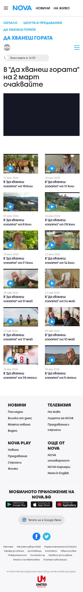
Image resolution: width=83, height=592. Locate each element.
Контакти (51, 551)
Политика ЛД (37, 555)
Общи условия (68, 551)
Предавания (17, 456)
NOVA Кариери (59, 467)
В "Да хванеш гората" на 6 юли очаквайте (17, 224)
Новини (43, 8)
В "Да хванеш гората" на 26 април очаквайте (20, 377)
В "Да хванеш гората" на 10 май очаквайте (60, 339)
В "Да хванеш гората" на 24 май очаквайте (60, 301)
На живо (62, 8)
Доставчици (35, 551)
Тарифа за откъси (14, 551)
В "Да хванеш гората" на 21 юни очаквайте (18, 262)
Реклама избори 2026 (29, 546)
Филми (13, 468)
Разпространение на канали (60, 546)
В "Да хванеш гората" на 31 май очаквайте (18, 301)
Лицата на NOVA (60, 418)
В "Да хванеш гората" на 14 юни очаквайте (59, 262)
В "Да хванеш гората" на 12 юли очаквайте (59, 186)
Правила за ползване (60, 555)
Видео (12, 430)
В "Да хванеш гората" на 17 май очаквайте (18, 339)
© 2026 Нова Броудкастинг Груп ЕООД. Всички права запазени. (41, 571)
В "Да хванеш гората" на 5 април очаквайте (60, 377)
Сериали (14, 462)
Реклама (8, 546)
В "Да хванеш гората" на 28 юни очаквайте (60, 224)
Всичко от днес (20, 418)
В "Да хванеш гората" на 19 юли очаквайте (18, 186)
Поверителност (17, 555)
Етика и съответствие (26, 559)
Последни (15, 411)
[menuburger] (6, 8)
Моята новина (19, 424)
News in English (58, 473)
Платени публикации (55, 559)
